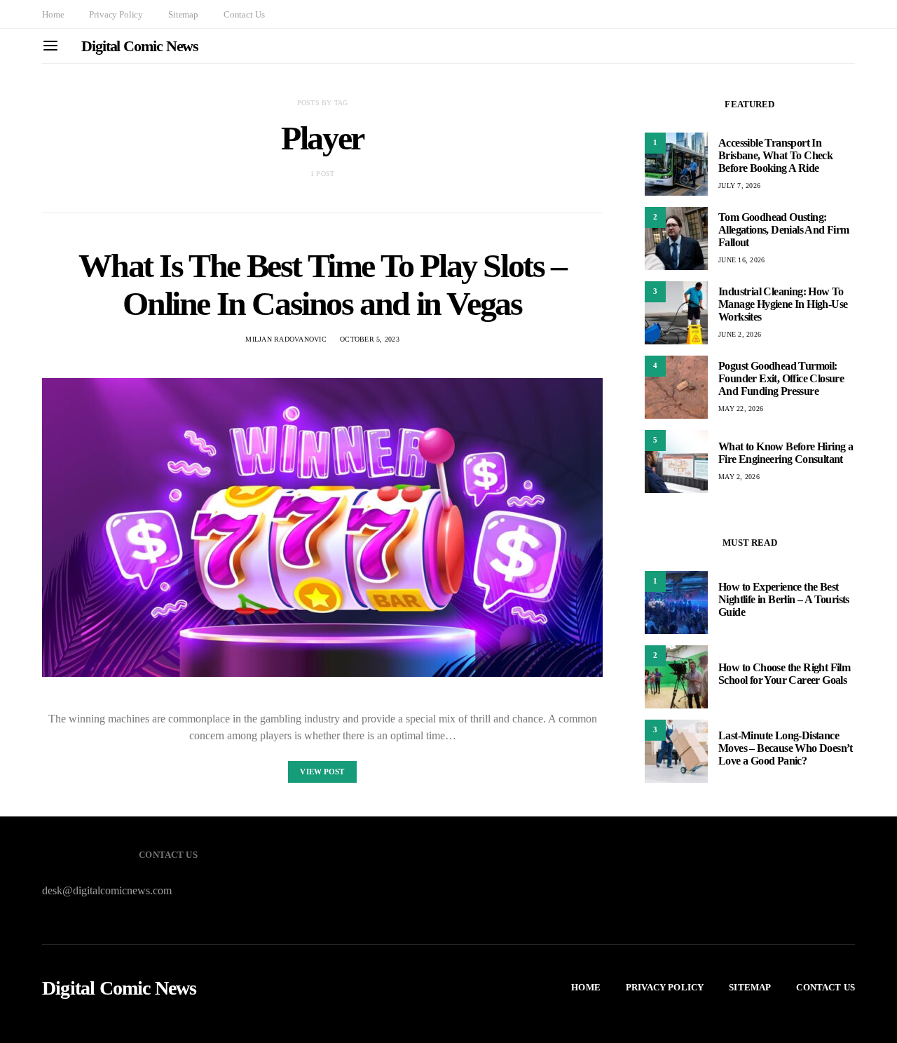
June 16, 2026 (741, 260)
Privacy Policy (116, 14)
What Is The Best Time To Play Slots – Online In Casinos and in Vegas (322, 284)
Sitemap (183, 14)
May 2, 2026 (739, 476)
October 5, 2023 (369, 339)
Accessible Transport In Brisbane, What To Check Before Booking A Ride (775, 155)
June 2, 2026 (739, 334)
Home (53, 14)
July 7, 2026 (739, 185)
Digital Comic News (139, 46)
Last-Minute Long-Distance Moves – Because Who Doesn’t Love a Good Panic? (785, 748)
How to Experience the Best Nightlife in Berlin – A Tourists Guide (783, 599)
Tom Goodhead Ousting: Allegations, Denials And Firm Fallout (783, 229)
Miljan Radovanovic (286, 339)
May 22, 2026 (740, 408)
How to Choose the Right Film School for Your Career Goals (784, 673)
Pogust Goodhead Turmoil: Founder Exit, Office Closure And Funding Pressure (781, 378)
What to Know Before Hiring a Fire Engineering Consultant (785, 452)
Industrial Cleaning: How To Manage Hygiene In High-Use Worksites (782, 304)
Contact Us (244, 14)
